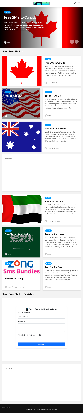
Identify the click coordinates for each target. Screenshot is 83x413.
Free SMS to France (55, 267)
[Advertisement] (41, 174)
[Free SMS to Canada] (41, 27)
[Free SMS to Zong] (21, 267)
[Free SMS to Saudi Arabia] (21, 242)
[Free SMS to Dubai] (22, 209)
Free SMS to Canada (20, 17)
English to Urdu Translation (49, 409)
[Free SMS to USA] (21, 103)
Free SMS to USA (13, 95)
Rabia (8, 42)
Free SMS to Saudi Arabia (17, 234)
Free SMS (7, 12)
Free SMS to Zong (14, 278)
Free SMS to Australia (56, 128)
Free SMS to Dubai (54, 201)
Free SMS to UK (53, 95)
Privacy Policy (6, 407)
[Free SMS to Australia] (22, 136)
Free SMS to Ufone (54, 234)
